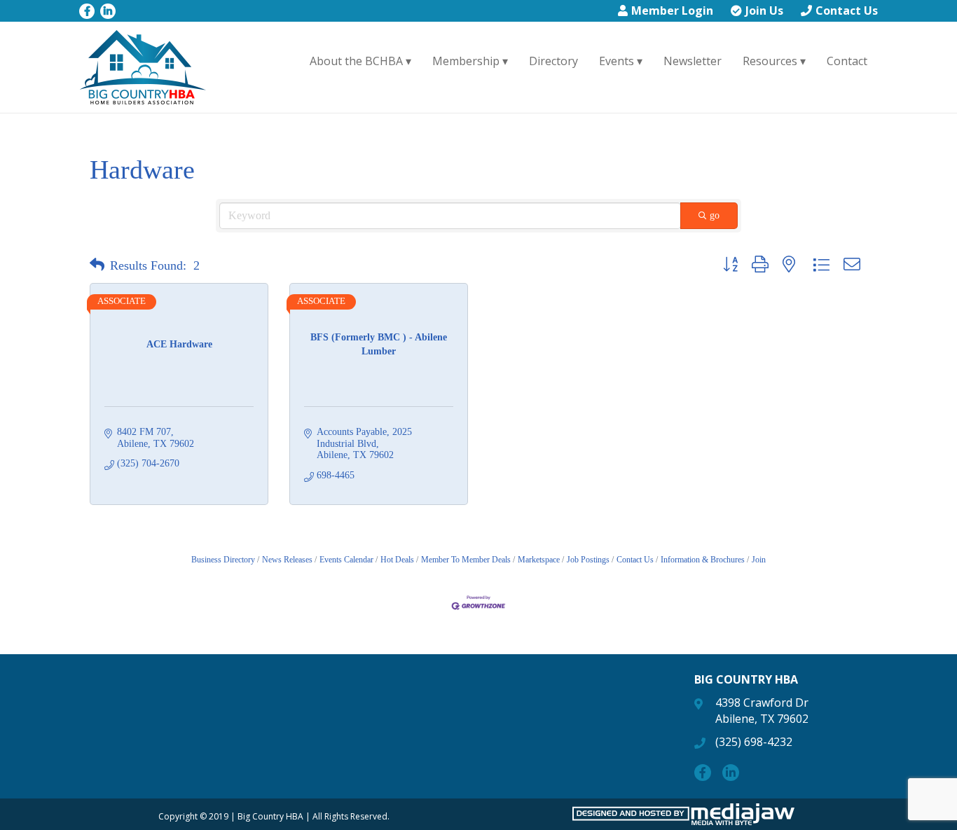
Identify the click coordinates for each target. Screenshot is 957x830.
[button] (97, 265)
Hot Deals (397, 560)
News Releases (287, 560)
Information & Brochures (703, 560)
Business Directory (223, 560)
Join (759, 560)
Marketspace (539, 560)
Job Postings (588, 560)
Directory (553, 61)
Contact (847, 61)
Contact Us (846, 10)
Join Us (764, 10)
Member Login (672, 10)
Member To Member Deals (466, 560)
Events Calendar (346, 560)
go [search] (715, 215)
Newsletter (692, 61)
